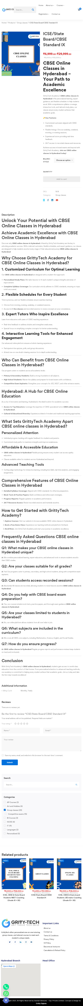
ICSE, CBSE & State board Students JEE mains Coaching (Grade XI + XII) (69, 897)
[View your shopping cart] (79, 9)
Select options (14, 874)
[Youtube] (31, 942)
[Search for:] (25, 10)
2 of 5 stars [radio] (18, 723)
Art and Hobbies (15, 806)
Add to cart (62, 179)
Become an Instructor (52, 947)
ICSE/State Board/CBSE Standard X (41, 896)
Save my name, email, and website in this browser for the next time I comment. (34, 755)
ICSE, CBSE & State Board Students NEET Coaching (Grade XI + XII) (14, 897)
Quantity (47, 172)
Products (11, 23)
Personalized (13, 834)
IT (9, 826)
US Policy (47, 943)
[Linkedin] (52, 200)
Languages (12, 830)
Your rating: (7, 724)
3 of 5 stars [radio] (21, 723)
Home (4, 23)
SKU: (45, 191)
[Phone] (6, 987)
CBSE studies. (10, 560)
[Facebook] (48, 200)
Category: (47, 195)
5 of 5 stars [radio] (27, 723)
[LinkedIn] (20, 942)
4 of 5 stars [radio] (24, 723)
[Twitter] (44, 200)
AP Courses (13, 802)
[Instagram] (26, 942)
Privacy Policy (49, 939)
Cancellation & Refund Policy (54, 950)
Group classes (22, 23)
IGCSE (11, 822)
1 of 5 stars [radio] (15, 723)
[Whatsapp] (6, 994)
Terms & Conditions (51, 936)
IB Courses (12, 818)
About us (47, 928)
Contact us (48, 932)
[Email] (57, 200)
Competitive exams (17, 814)
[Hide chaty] (6, 1000)
